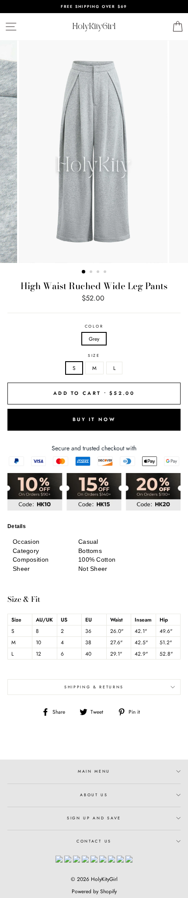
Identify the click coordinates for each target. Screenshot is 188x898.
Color (94, 326)
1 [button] (84, 272)
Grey (94, 338)
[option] (94, 6)
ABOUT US (94, 795)
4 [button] (106, 272)
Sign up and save (94, 818)
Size (94, 355)
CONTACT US (94, 841)
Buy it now (94, 419)
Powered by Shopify (94, 891)
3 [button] (99, 272)
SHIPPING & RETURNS (94, 687)
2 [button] (92, 272)
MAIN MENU (94, 771)
